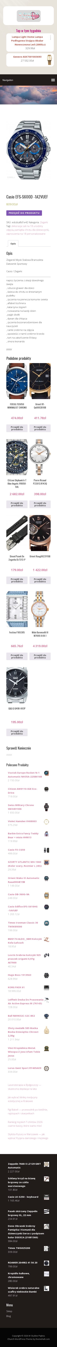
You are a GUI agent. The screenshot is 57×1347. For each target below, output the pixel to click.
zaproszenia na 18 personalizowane (25, 233)
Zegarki (44, 222)
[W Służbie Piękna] (28, 22)
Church (10, 1339)
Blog (8, 1316)
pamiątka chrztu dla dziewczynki (32, 229)
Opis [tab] (13, 243)
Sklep (9, 1311)
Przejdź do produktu (24, 212)
